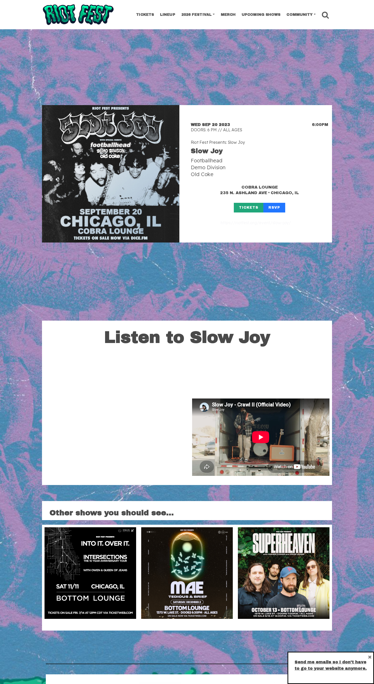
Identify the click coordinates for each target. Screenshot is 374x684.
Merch (228, 15)
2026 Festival (196, 15)
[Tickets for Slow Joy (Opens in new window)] (110, 174)
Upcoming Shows (261, 15)
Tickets (145, 15)
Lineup (167, 15)
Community (299, 15)
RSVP (274, 207)
